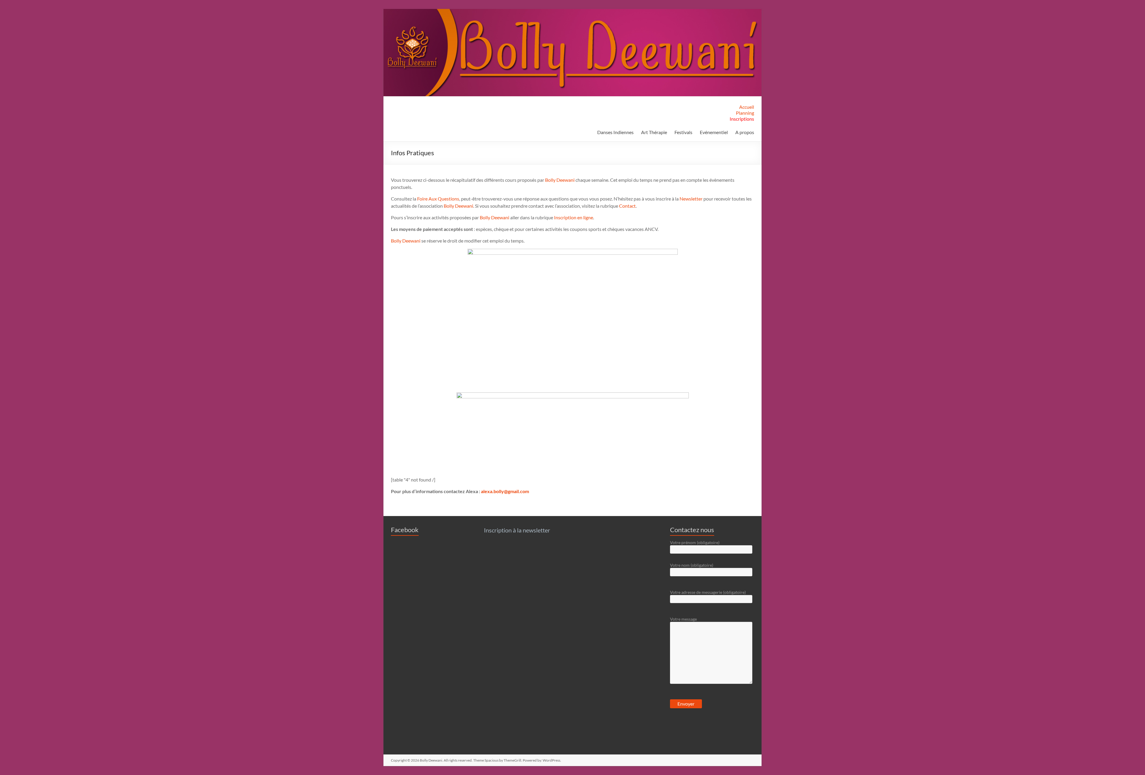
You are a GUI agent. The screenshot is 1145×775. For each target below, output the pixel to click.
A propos (744, 132)
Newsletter (691, 198)
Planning (745, 113)
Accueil (746, 107)
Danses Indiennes (615, 132)
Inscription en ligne (573, 217)
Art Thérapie (654, 132)
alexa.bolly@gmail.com (505, 491)
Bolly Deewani (560, 180)
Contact (627, 206)
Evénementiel (714, 132)
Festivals (683, 132)
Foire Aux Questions (438, 198)
